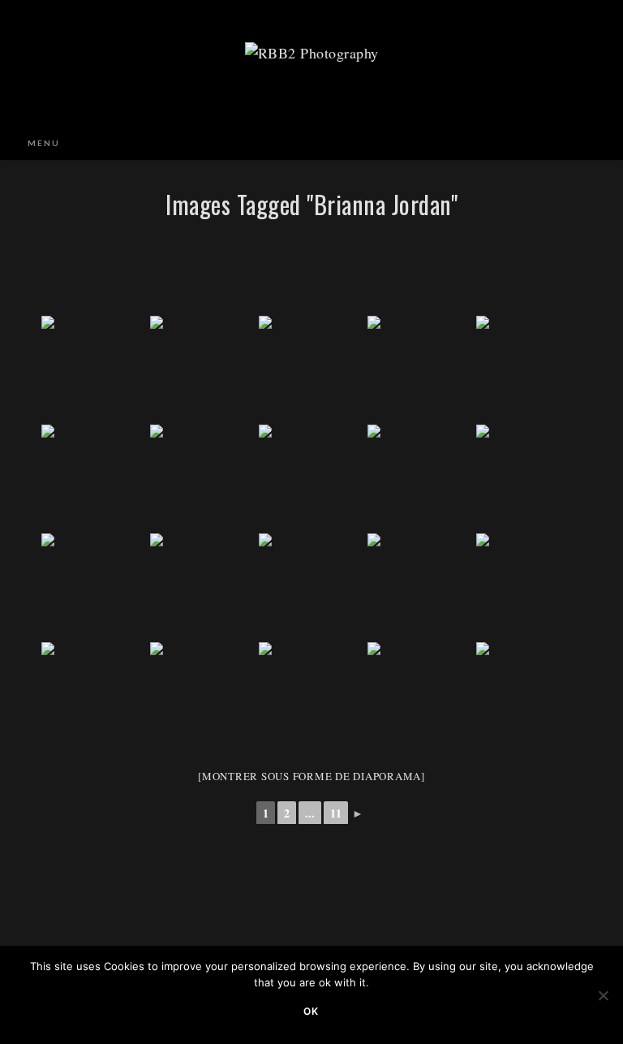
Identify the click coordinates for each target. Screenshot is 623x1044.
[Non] (603, 995)
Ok (311, 1011)
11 (336, 813)
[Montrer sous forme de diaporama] (311, 776)
